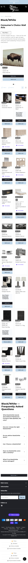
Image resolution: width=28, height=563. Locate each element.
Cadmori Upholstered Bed (21, 207)
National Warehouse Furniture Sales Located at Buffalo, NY (13, 531)
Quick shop (13, 76)
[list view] (25, 87)
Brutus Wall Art (6, 72)
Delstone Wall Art (20, 236)
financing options (13, 447)
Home (2, 16)
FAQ (21, 528)
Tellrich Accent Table (21, 361)
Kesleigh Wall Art (6, 291)
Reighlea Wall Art (6, 361)
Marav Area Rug (6, 327)
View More (5, 32)
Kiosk (18, 528)
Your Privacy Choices (10, 527)
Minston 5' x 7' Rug (20, 325)
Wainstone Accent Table (6, 389)
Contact (23, 527)
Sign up (22, 497)
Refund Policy (12, 528)
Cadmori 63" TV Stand (19, 108)
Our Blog (14, 533)
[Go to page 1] (13, 84)
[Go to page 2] (14, 84)
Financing (6, 528)
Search (3, 527)
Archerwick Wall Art (7, 107)
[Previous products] (1, 64)
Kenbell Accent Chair (21, 262)
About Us (18, 527)
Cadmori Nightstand (20, 172)
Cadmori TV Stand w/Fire (6, 202)
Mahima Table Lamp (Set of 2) (20, 292)
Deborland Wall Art (6, 236)
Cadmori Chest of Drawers (6, 143)
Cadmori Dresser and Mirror (7, 173)
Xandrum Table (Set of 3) (20, 389)
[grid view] (22, 87)
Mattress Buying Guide (13, 530)
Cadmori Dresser (19, 143)
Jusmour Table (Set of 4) (7, 262)
